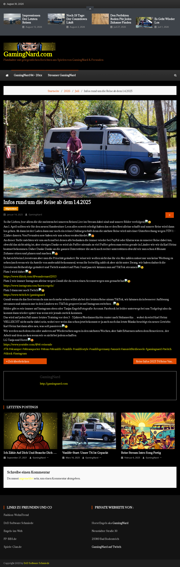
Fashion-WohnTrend (16, 515)
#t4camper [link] (15, 349)
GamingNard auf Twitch (106, 546)
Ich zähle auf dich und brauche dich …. (30, 452)
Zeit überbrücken (18, 361)
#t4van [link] (45, 349)
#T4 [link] (6, 349)
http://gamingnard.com (54, 383)
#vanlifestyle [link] (81, 349)
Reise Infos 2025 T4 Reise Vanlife (156, 361)
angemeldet (26, 478)
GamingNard (35, 214)
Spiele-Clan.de (13, 546)
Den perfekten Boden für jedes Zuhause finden (120, 19)
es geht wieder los (165, 20)
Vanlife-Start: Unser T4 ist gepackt (85, 452)
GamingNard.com (28, 54)
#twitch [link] (166, 349)
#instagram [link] (20, 353)
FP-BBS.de (10, 539)
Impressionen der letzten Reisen (31, 19)
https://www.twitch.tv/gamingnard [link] (24, 294)
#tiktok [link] (8, 353)
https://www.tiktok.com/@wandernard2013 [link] (30, 276)
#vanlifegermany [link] (99, 349)
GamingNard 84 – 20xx (28, 75)
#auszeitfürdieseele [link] (133, 349)
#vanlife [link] (67, 349)
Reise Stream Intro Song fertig (141, 452)
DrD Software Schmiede (18, 523)
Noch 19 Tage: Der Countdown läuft (76, 19)
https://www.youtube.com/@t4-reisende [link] (28, 344)
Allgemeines (11, 208)
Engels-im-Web (13, 531)
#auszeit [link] (115, 349)
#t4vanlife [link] (55, 349)
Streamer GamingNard (62, 75)
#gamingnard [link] (154, 349)
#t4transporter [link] (31, 349)
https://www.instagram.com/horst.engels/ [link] (29, 285)
